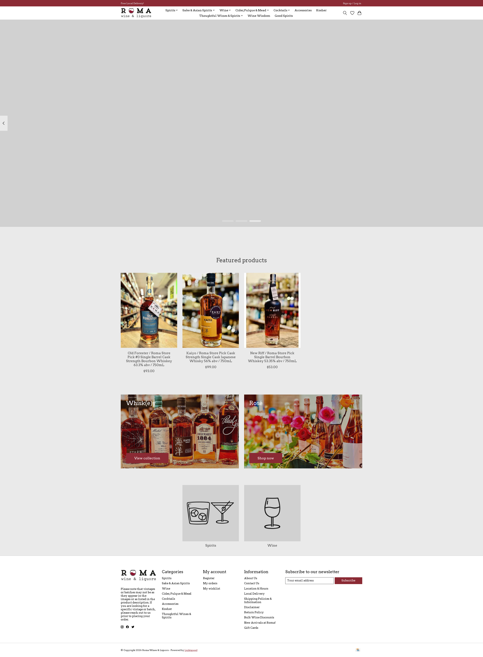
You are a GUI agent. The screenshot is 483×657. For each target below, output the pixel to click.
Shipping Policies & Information (258, 600)
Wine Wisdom (259, 16)
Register (209, 578)
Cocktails (168, 598)
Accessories (303, 10)
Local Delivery (254, 593)
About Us (250, 578)
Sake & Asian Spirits (176, 583)
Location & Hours (256, 588)
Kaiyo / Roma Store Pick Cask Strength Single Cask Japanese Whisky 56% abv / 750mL (211, 357)
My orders (210, 583)
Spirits (210, 545)
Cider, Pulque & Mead (176, 593)
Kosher (321, 10)
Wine (272, 545)
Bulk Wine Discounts (259, 617)
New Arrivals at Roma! (260, 622)
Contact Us (251, 583)
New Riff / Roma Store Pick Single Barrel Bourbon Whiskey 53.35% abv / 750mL (272, 357)
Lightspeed (191, 650)
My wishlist (211, 588)
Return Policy (254, 612)
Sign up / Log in (352, 3)
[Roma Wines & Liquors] (136, 13)
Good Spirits (284, 16)
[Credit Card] (357, 650)
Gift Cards (251, 627)
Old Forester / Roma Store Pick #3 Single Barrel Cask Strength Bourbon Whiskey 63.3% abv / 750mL (149, 359)
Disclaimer (252, 607)
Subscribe (348, 580)
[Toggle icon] (345, 13)
